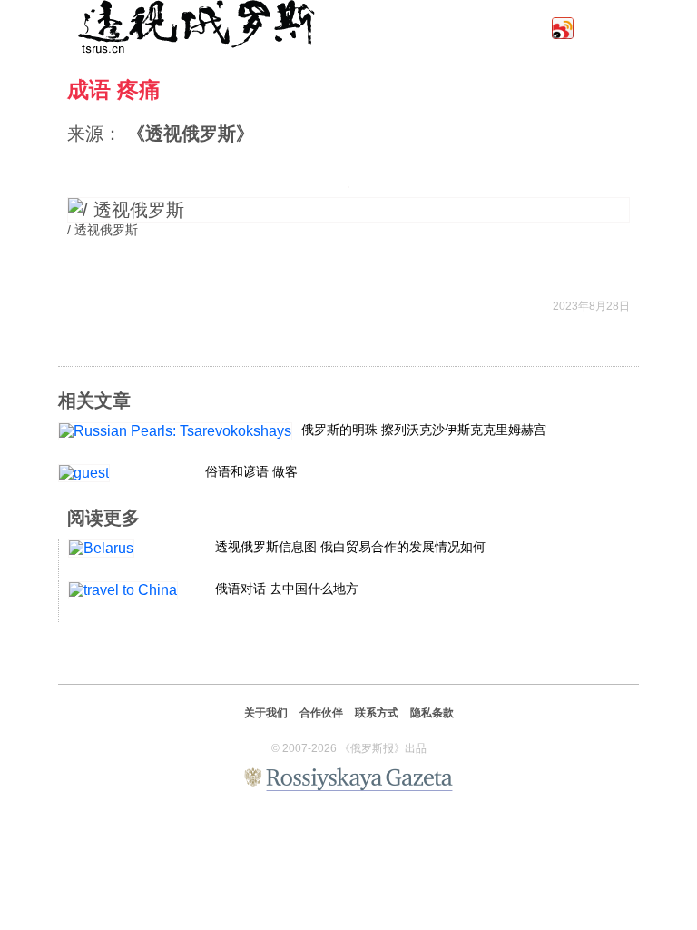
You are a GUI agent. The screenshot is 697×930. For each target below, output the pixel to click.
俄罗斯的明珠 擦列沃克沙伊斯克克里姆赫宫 (423, 429)
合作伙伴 (321, 713)
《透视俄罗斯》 (190, 133)
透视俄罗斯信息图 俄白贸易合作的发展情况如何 (350, 546)
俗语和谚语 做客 (251, 471)
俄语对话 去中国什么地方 (286, 588)
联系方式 (376, 713)
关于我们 (266, 713)
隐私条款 (432, 713)
